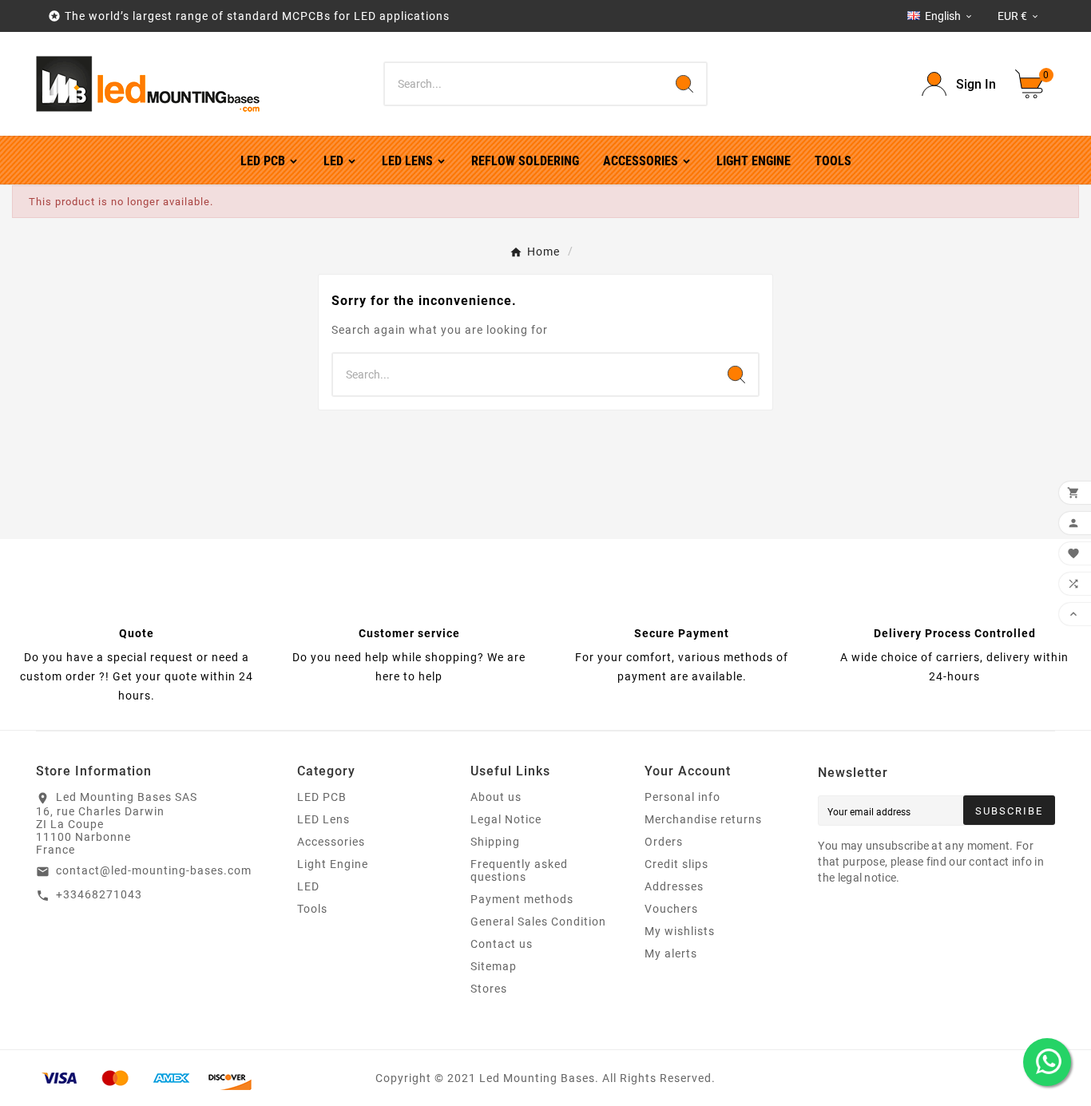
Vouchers (671, 908)
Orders (664, 841)
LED (308, 886)
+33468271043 (99, 894)
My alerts (671, 953)
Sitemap (493, 966)
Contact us (501, 944)
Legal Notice (506, 819)
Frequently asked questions (519, 870)
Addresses (674, 886)
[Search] (684, 84)
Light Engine (332, 864)
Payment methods (521, 899)
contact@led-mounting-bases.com (154, 870)
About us (496, 797)
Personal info (682, 797)
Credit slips (676, 864)
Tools (312, 908)
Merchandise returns (703, 819)
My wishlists (680, 931)
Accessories (331, 841)
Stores (488, 988)
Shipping (495, 841)
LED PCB (322, 797)
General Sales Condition (538, 921)
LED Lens (323, 819)
